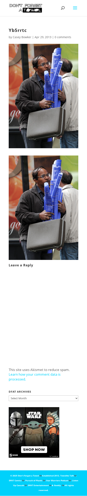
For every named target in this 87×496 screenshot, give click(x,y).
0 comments (63, 37)
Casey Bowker (22, 37)
